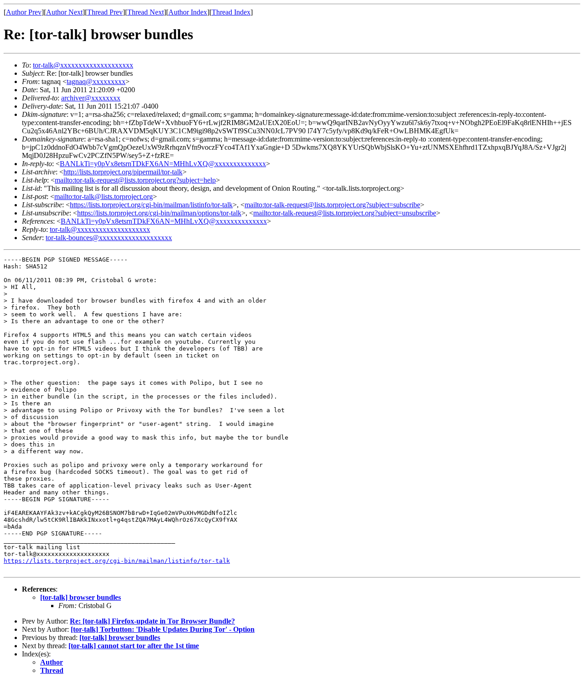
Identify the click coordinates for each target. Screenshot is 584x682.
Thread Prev (105, 12)
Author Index (187, 12)
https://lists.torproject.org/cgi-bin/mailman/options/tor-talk (159, 213)
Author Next (64, 12)
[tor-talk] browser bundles (80, 597)
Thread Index (231, 12)
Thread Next (145, 12)
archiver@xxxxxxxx (90, 98)
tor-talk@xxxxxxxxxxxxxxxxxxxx (83, 65)
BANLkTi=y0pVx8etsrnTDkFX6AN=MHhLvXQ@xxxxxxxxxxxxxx (163, 164)
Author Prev (24, 12)
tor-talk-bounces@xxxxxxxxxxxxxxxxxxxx (109, 237)
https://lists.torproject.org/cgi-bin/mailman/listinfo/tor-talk (151, 205)
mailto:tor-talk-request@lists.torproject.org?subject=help (135, 180)
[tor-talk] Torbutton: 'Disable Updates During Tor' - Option (163, 629)
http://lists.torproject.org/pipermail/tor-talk (122, 172)
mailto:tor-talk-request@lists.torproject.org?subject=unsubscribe (344, 213)
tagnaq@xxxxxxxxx (96, 81)
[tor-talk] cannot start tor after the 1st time (133, 646)
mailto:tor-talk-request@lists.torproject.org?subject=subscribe (332, 205)
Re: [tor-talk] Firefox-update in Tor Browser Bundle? (152, 621)
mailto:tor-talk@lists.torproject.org (103, 196)
